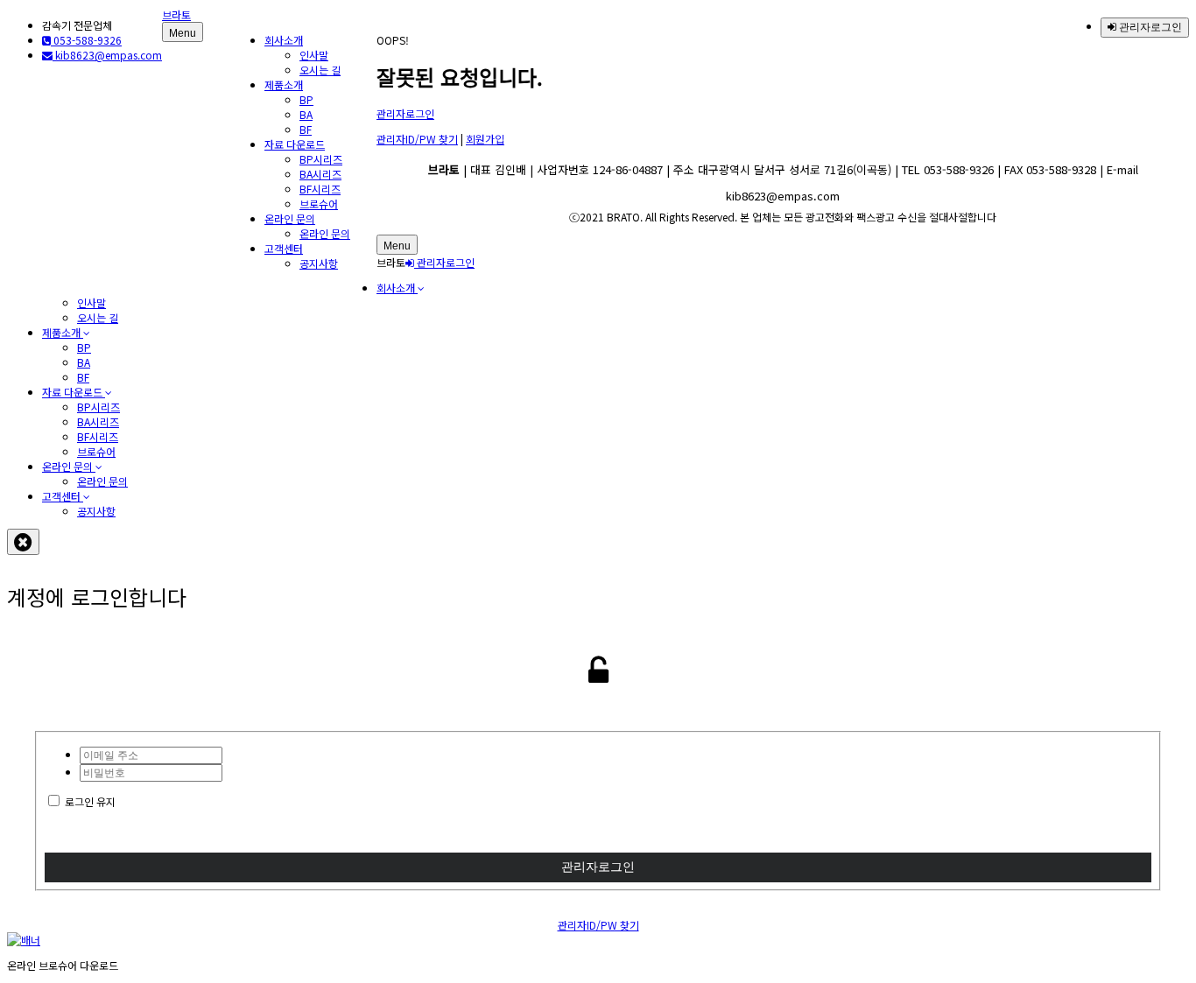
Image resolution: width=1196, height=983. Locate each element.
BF (305, 129)
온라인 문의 (289, 218)
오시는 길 (320, 69)
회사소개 (283, 39)
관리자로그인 (1149, 27)
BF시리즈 (320, 188)
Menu (182, 33)
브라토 (176, 14)
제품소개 (283, 84)
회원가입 (485, 138)
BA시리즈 (320, 173)
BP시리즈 (320, 158)
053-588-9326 (86, 39)
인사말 (313, 54)
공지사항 (318, 263)
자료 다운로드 (294, 144)
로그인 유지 (90, 801)
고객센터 (283, 248)
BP (306, 99)
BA (306, 114)
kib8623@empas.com (107, 54)
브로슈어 (318, 203)
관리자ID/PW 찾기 (417, 138)
